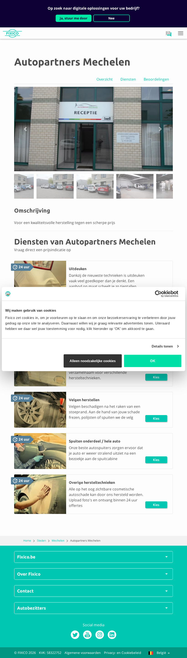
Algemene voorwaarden (83, 652)
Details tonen (162, 346)
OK (152, 361)
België (161, 652)
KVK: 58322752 (50, 652)
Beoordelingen (156, 79)
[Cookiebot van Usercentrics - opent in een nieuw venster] (162, 293)
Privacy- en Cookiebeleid (122, 652)
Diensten (128, 79)
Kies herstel (156, 378)
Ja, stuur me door (73, 18)
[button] (168, 33)
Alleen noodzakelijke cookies (93, 361)
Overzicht (104, 79)
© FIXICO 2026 (25, 652)
